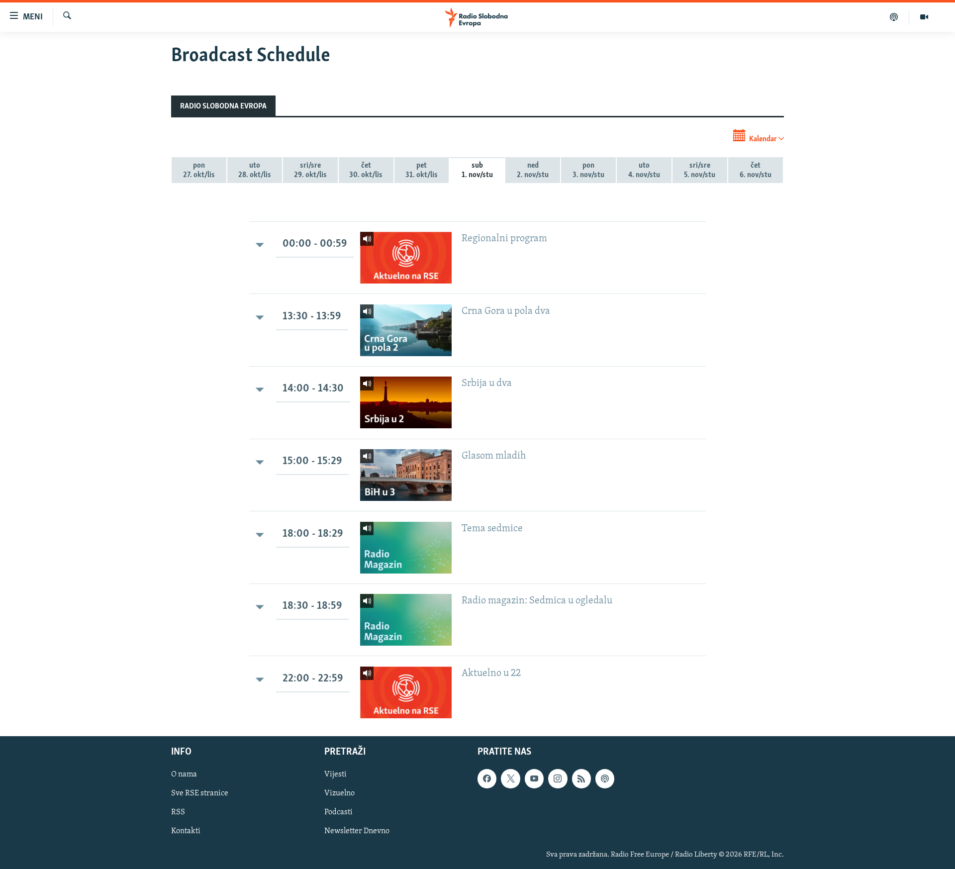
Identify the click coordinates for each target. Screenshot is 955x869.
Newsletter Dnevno (356, 831)
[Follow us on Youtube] (534, 778)
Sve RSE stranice (199, 793)
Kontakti (185, 831)
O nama (184, 774)
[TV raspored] (604, 778)
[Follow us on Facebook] (487, 778)
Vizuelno (339, 793)
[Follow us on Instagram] (557, 778)
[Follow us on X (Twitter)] (510, 778)
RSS (178, 812)
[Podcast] (894, 17)
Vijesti (335, 774)
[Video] (924, 17)
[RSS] (581, 778)
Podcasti (338, 812)
